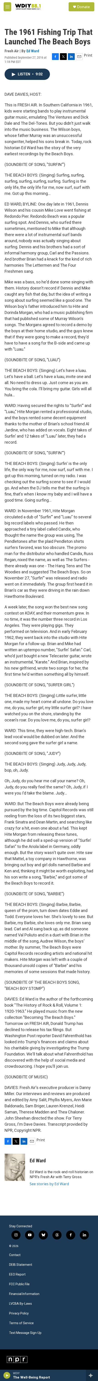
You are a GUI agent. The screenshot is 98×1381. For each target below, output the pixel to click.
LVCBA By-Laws (20, 1303)
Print (88, 55)
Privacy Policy (19, 1313)
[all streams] (92, 1375)
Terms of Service (21, 1323)
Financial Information (24, 1294)
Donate (83, 7)
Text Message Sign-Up (25, 1333)
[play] (7, 1375)
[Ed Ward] (15, 1167)
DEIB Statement (20, 1264)
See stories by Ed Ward (49, 1183)
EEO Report (17, 1274)
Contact (15, 1255)
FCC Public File (19, 1284)
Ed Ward (32, 51)
